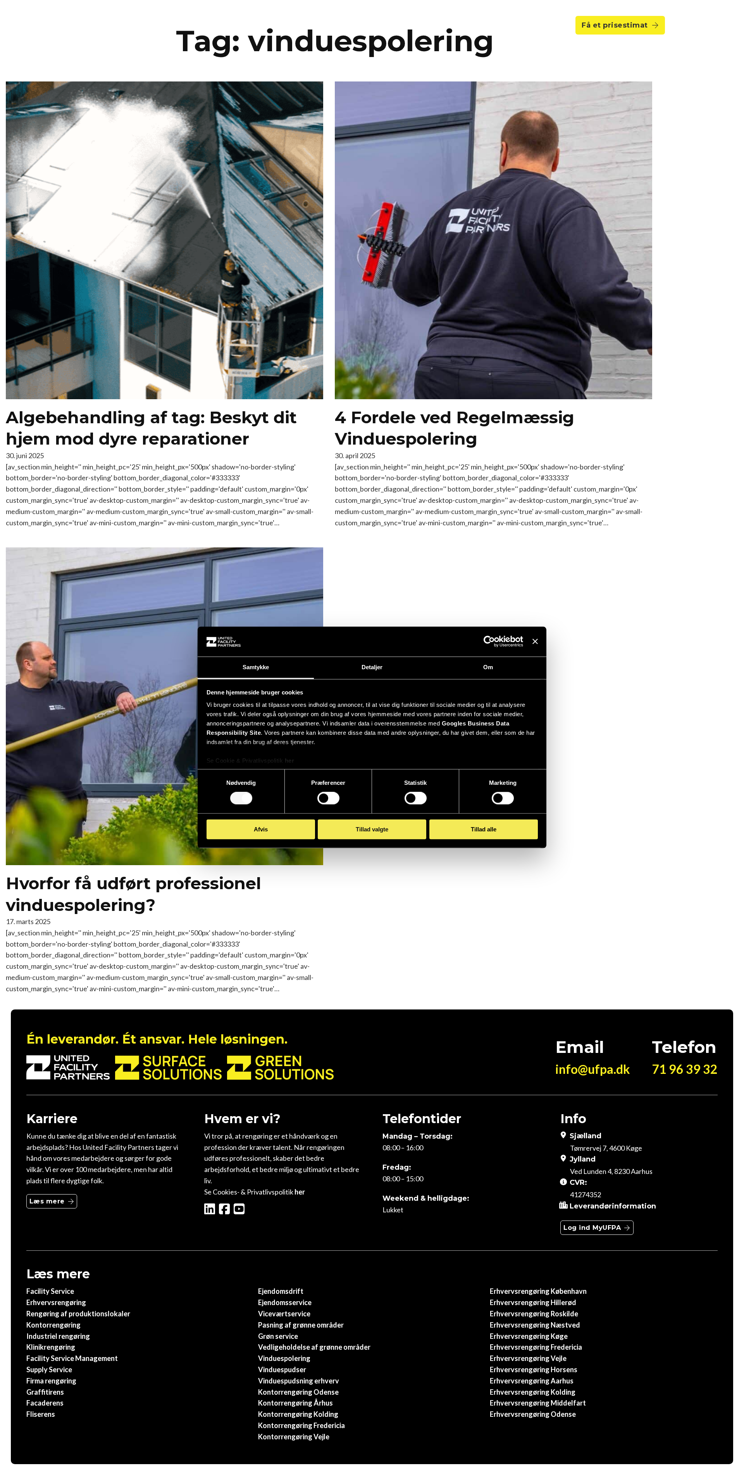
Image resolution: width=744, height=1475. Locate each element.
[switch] (328, 798)
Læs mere (47, 1201)
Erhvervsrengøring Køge (529, 1336)
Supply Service (49, 1369)
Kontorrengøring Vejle (293, 1436)
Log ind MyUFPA (592, 1227)
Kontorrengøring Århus (295, 1403)
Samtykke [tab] (256, 667)
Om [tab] (488, 667)
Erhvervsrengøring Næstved (535, 1325)
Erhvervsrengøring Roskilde (534, 1313)
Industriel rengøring (58, 1336)
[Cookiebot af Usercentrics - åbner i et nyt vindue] (489, 641)
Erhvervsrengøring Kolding (532, 1392)
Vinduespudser (282, 1369)
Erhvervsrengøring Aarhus (532, 1380)
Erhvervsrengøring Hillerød (533, 1302)
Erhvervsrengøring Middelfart (538, 1403)
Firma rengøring (51, 1380)
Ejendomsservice (285, 1302)
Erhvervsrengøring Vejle (528, 1358)
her (289, 760)
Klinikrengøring (50, 1347)
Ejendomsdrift (280, 1291)
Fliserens (40, 1414)
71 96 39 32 (685, 1069)
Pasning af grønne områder (301, 1325)
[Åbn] (687, 25)
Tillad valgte (372, 829)
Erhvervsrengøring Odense (533, 1414)
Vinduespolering (284, 1358)
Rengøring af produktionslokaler (78, 1313)
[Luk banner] (535, 641)
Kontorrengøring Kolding (298, 1414)
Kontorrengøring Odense (298, 1392)
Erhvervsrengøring (56, 1302)
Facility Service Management (72, 1358)
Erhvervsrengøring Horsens (533, 1369)
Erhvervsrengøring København (538, 1291)
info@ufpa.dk (592, 1069)
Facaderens (45, 1403)
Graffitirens (45, 1392)
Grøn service (278, 1336)
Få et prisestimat (615, 25)
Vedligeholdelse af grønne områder (314, 1347)
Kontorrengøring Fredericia (301, 1425)
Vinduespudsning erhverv (298, 1380)
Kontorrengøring (53, 1325)
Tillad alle (483, 829)
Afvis (261, 829)
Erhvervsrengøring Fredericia (536, 1347)
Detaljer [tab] (372, 667)
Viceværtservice (284, 1313)
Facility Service (50, 1291)
